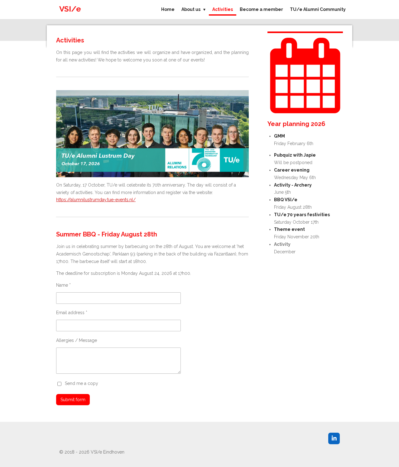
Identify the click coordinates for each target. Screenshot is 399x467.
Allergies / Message (76, 340)
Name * (63, 285)
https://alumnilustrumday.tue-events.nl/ (96, 199)
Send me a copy (81, 383)
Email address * (71, 312)
